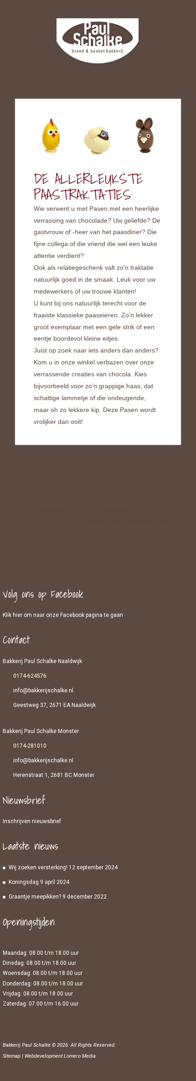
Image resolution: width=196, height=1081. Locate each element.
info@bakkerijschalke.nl (43, 690)
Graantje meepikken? (35, 897)
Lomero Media (80, 1056)
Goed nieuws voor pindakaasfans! (121, 521)
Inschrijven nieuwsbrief (32, 821)
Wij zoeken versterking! (38, 867)
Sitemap (12, 1056)
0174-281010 (29, 746)
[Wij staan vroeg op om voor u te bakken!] (98, 44)
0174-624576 (29, 676)
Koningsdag (24, 882)
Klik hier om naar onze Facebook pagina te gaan (63, 615)
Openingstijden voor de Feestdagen (77, 509)
